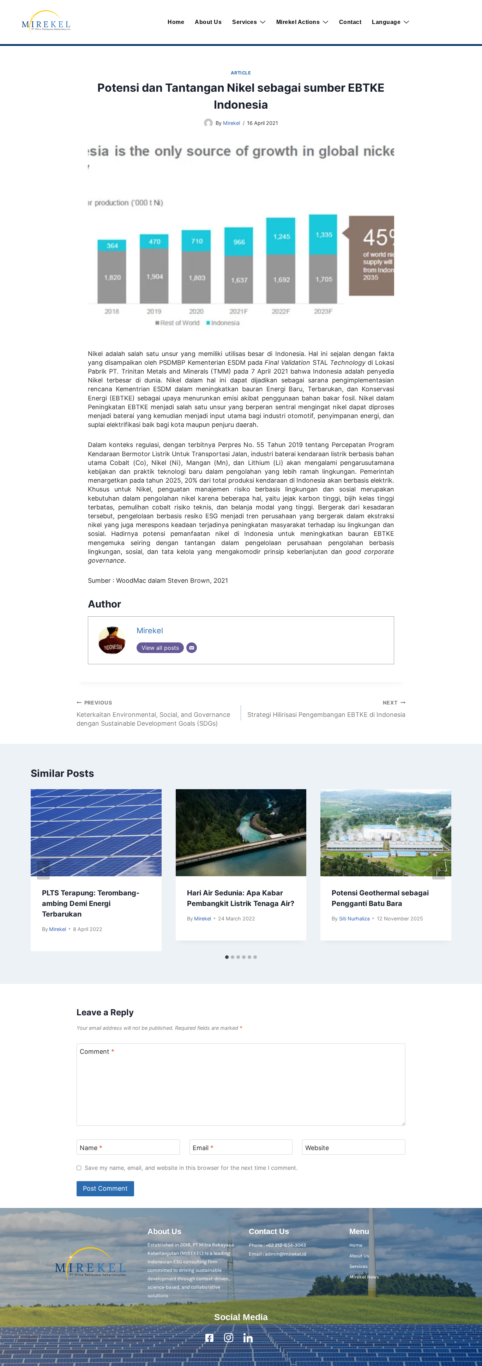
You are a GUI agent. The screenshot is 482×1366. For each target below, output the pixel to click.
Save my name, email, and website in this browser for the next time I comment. (191, 1167)
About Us (208, 22)
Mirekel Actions (298, 22)
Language (386, 22)
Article (241, 72)
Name (91, 1148)
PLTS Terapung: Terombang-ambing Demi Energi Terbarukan (90, 903)
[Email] (191, 647)
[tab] (227, 957)
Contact (350, 22)
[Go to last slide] (43, 870)
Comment (97, 1051)
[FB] (209, 1337)
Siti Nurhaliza (354, 918)
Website (317, 1148)
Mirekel (231, 123)
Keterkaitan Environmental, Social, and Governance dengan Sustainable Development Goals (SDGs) (153, 713)
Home (176, 22)
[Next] (438, 870)
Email (203, 1148)
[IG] (228, 1337)
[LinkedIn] (248, 1337)
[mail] (267, 1337)
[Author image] (208, 123)
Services (244, 22)
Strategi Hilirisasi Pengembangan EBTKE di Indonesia (326, 709)
